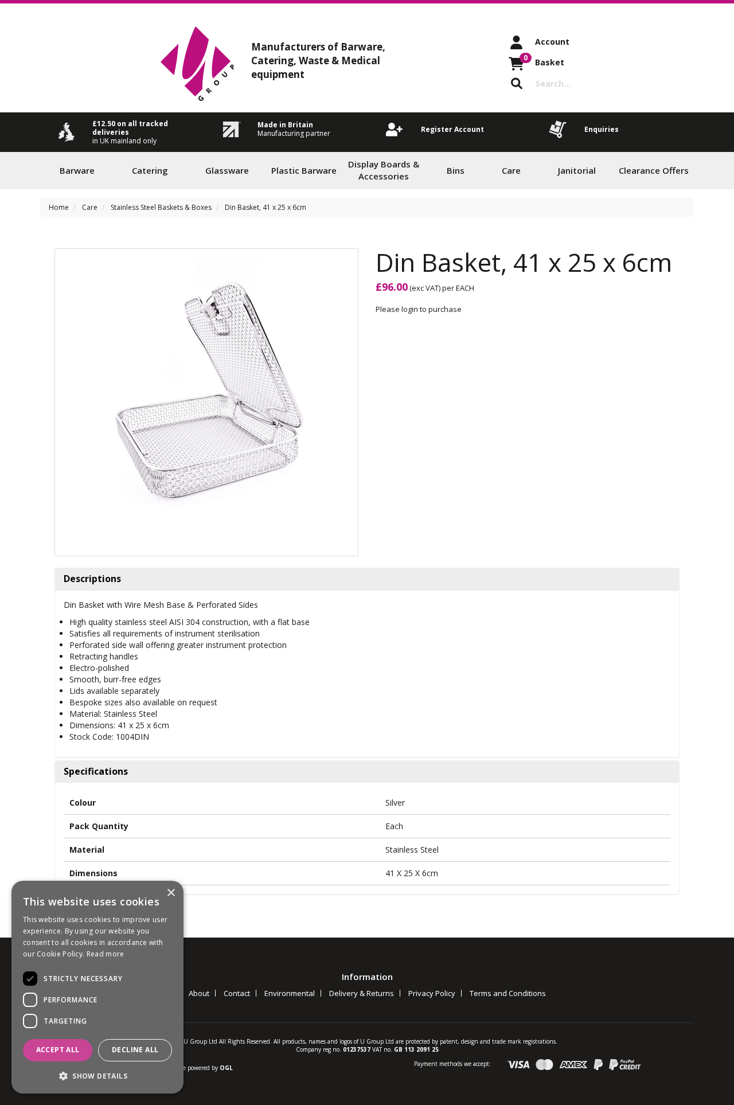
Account (552, 41)
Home (59, 207)
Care (511, 170)
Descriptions (92, 579)
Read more (105, 954)
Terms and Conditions (508, 993)
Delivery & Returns (361, 993)
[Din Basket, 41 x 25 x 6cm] (206, 400)
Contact (237, 993)
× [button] (170, 893)
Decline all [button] (135, 1050)
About (199, 993)
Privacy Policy (431, 993)
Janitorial (577, 170)
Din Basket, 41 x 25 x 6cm (265, 207)
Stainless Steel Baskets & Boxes (161, 207)
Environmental (289, 993)
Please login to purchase (419, 309)
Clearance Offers (654, 170)
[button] (97, 1075)
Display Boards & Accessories (383, 170)
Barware (77, 170)
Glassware (227, 170)
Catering (150, 170)
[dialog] (97, 987)
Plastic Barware (304, 170)
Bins (455, 170)
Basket (544, 60)
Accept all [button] (58, 1050)
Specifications (96, 772)
